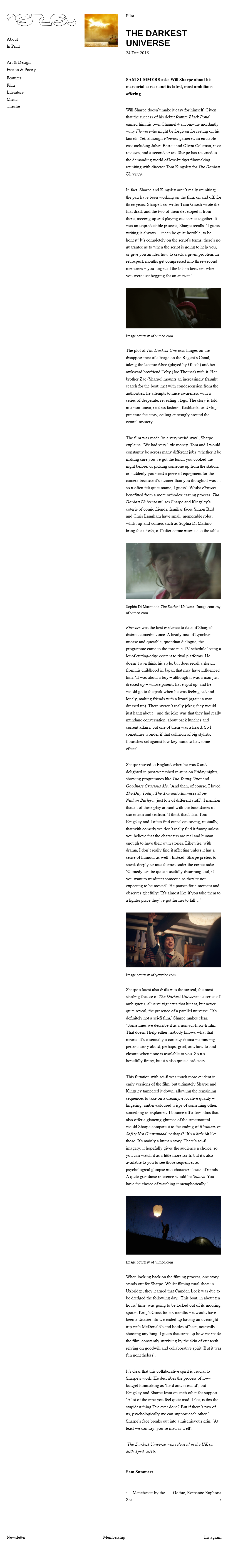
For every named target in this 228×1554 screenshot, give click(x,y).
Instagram (212, 1537)
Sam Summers (139, 1471)
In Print (13, 46)
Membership (114, 1537)
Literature (15, 92)
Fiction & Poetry (21, 69)
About (12, 39)
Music (12, 99)
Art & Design (19, 62)
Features (14, 77)
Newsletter (16, 1537)
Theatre (13, 106)
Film (11, 85)
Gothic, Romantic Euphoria (197, 1492)
